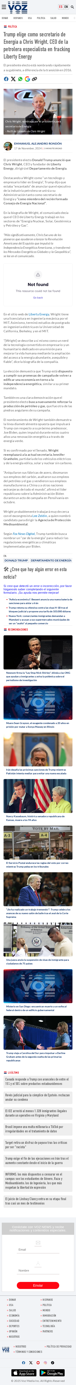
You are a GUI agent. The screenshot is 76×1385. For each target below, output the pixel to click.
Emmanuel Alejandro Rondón (38, 143)
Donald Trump (16, 560)
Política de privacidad (59, 1346)
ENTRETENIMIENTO (52, 1321)
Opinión (13, 1331)
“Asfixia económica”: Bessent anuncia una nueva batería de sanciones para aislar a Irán (40, 601)
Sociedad (14, 1321)
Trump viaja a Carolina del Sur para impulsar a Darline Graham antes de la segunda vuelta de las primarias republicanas (35, 1057)
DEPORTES (14, 1326)
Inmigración (49, 1315)
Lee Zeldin (39, 516)
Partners (48, 1331)
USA (30, 18)
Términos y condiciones (29, 1352)
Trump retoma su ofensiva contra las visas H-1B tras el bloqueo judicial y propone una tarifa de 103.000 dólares (40, 609)
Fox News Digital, (24, 534)
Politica (41, 18)
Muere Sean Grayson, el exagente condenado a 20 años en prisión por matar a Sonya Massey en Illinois (37, 725)
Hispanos (18, 18)
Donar (5, 18)
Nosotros (14, 1337)
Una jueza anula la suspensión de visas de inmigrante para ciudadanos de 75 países (37, 961)
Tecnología (49, 1326)
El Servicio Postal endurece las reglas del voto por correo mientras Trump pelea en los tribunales (37, 864)
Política (12, 27)
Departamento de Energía (51, 560)
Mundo (65, 18)
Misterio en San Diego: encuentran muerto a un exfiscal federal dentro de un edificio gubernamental (36, 1008)
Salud (53, 18)
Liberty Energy (39, 314)
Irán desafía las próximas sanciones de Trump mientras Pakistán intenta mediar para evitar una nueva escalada (36, 771)
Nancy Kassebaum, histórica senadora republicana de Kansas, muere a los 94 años (35, 818)
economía (14, 1315)
